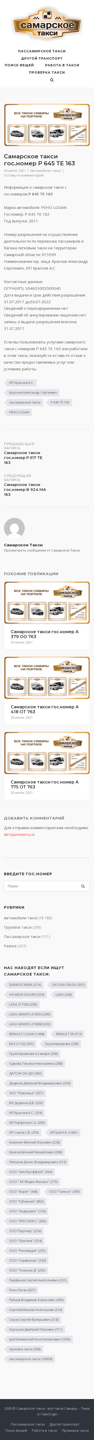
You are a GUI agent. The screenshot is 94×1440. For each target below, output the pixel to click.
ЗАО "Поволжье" (26, 1093)
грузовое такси (24, 1349)
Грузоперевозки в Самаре (33, 1053)
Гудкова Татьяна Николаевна (35, 1063)
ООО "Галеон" (64, 1191)
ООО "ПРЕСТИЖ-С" (27, 1221)
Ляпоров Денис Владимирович (37, 1162)
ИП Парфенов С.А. (27, 1122)
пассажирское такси (24, 402)
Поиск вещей (19, 65)
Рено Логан (22, 1290)
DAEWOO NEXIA (25, 985)
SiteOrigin (49, 1414)
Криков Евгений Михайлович (35, 1152)
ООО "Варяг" (23, 1191)
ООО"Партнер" (25, 1231)
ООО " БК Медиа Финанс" (33, 1182)
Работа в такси (62, 65)
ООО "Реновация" (27, 1250)
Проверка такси (47, 72)
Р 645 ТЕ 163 (60, 402)
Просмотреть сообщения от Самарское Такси (42, 550)
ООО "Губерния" (26, 1201)
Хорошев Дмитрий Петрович (35, 1329)
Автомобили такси (45, 170)
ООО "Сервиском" (27, 1260)
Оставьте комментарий (24, 175)
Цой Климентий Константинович (39, 1339)
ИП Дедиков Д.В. (26, 1103)
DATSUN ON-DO (68, 985)
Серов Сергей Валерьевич (33, 1319)
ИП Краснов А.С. (21, 382)
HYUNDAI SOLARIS (26, 994)
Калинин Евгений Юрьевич (34, 1142)
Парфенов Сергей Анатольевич (37, 1280)
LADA (64, 994)
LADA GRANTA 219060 (29, 1024)
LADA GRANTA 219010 (29, 1014)
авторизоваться (19, 834)
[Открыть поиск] (52, 80)
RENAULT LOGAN (26, 1034)
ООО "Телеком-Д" (27, 1270)
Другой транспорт (42, 58)
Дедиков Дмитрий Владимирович (39, 1083)
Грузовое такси (18, 927)
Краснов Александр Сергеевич (33, 392)
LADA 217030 (23, 1004)
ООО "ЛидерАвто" (27, 1211)
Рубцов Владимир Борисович (36, 1300)
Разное (10, 945)
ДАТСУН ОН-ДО (25, 1073)
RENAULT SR (69, 1034)
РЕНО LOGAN (19, 412)
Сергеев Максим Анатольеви (35, 1310)
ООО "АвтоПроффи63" (30, 1172)
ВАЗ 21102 (21, 1044)
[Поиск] (83, 886)
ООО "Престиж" (25, 1241)
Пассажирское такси (42, 51)
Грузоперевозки (61, 1044)
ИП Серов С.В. (24, 1132)
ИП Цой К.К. (64, 1132)
